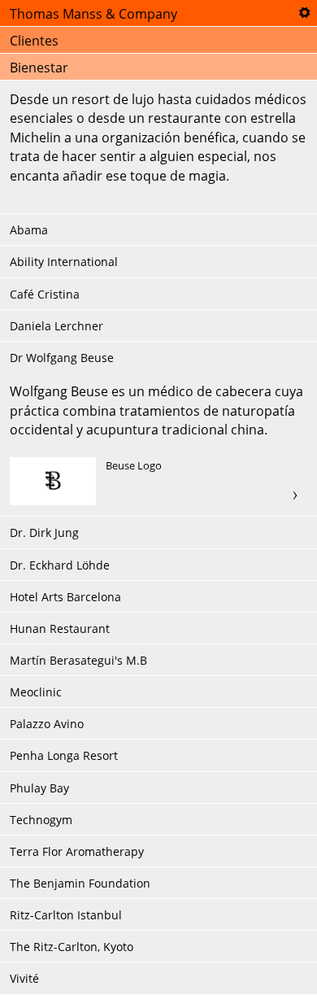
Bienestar (39, 67)
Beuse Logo (158, 481)
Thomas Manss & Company (93, 14)
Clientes (34, 41)
